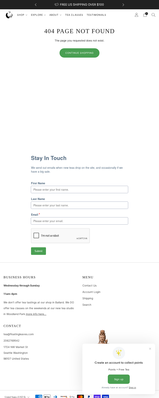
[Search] (154, 15)
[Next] (123, 4)
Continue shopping (79, 52)
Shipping (87, 298)
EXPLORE (37, 14)
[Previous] (35, 4)
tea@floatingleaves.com (18, 334)
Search (86, 304)
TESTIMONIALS (96, 14)
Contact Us (89, 285)
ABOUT (54, 14)
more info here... (36, 314)
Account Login (91, 291)
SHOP (20, 14)
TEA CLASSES (74, 14)
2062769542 (11, 340)
